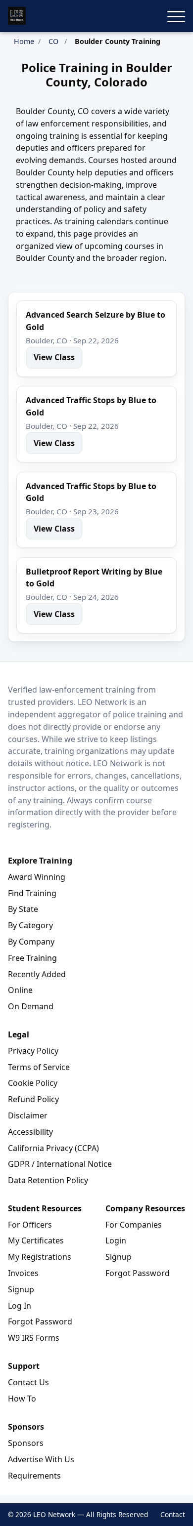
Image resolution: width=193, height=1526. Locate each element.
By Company (31, 941)
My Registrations (39, 1256)
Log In (19, 1305)
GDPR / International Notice (60, 1163)
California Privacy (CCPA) (53, 1148)
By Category (30, 925)
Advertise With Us (41, 1459)
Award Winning (36, 876)
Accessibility (30, 1131)
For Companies (133, 1224)
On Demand (30, 1006)
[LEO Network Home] (17, 16)
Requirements (34, 1475)
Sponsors (26, 1443)
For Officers (30, 1224)
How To (22, 1398)
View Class (54, 357)
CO (53, 41)
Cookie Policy (32, 1082)
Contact (172, 1514)
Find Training (32, 893)
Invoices (23, 1273)
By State (23, 909)
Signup (21, 1289)
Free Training (32, 957)
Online (20, 990)
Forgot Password (40, 1321)
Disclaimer (28, 1115)
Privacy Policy (33, 1050)
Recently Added (37, 974)
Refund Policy (33, 1099)
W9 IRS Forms (33, 1337)
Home (24, 41)
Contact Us (28, 1382)
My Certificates (36, 1240)
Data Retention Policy (48, 1180)
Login (115, 1240)
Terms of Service (39, 1067)
